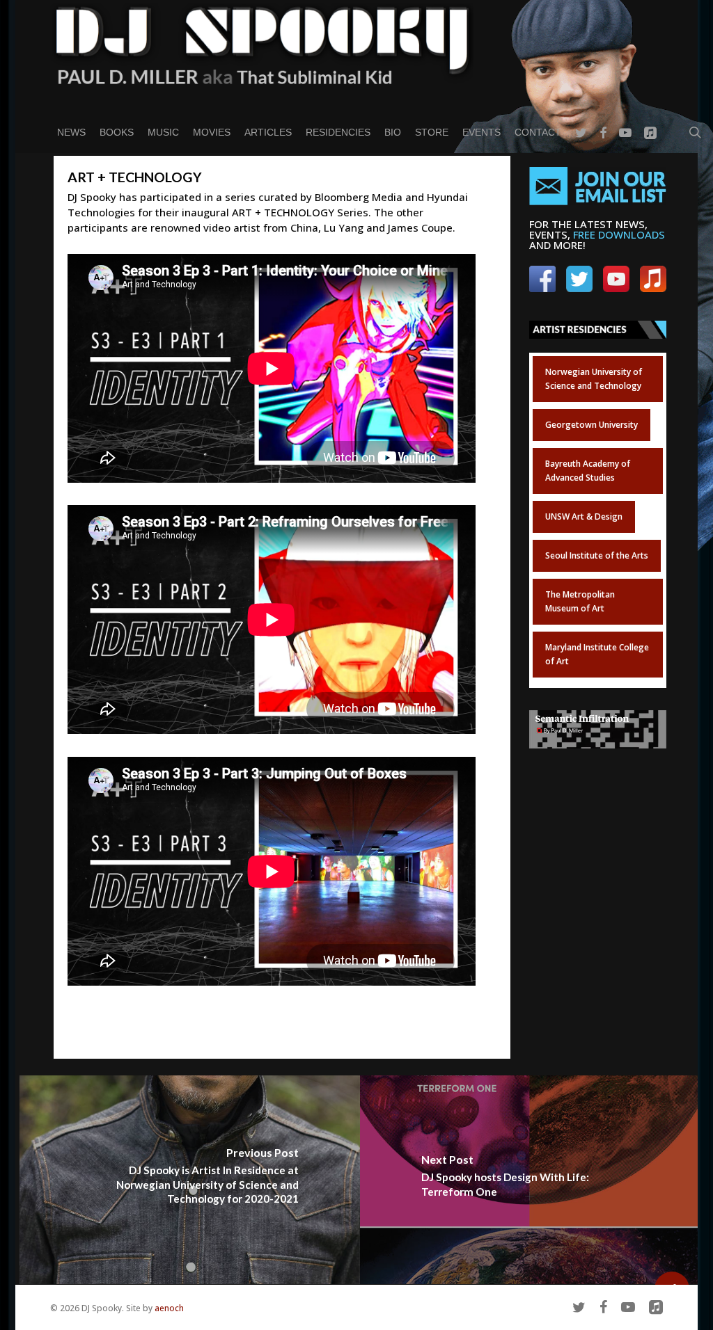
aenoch (169, 1308)
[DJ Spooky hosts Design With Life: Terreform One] (530, 1179)
